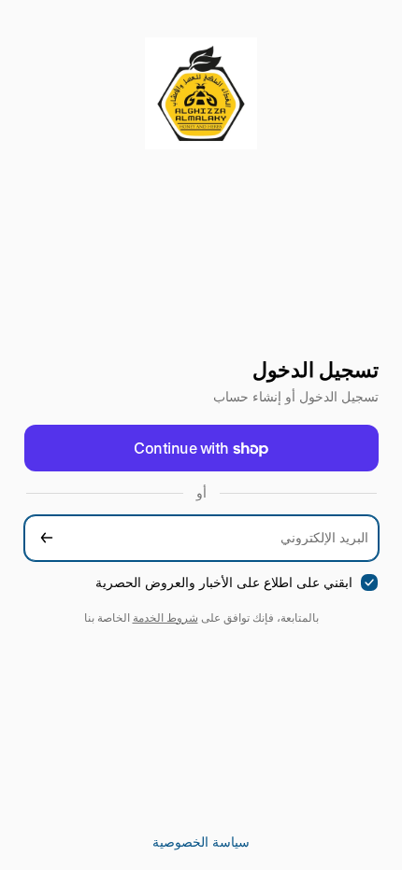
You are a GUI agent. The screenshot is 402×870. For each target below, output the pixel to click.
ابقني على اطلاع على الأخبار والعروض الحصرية (223, 582)
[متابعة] (47, 538)
